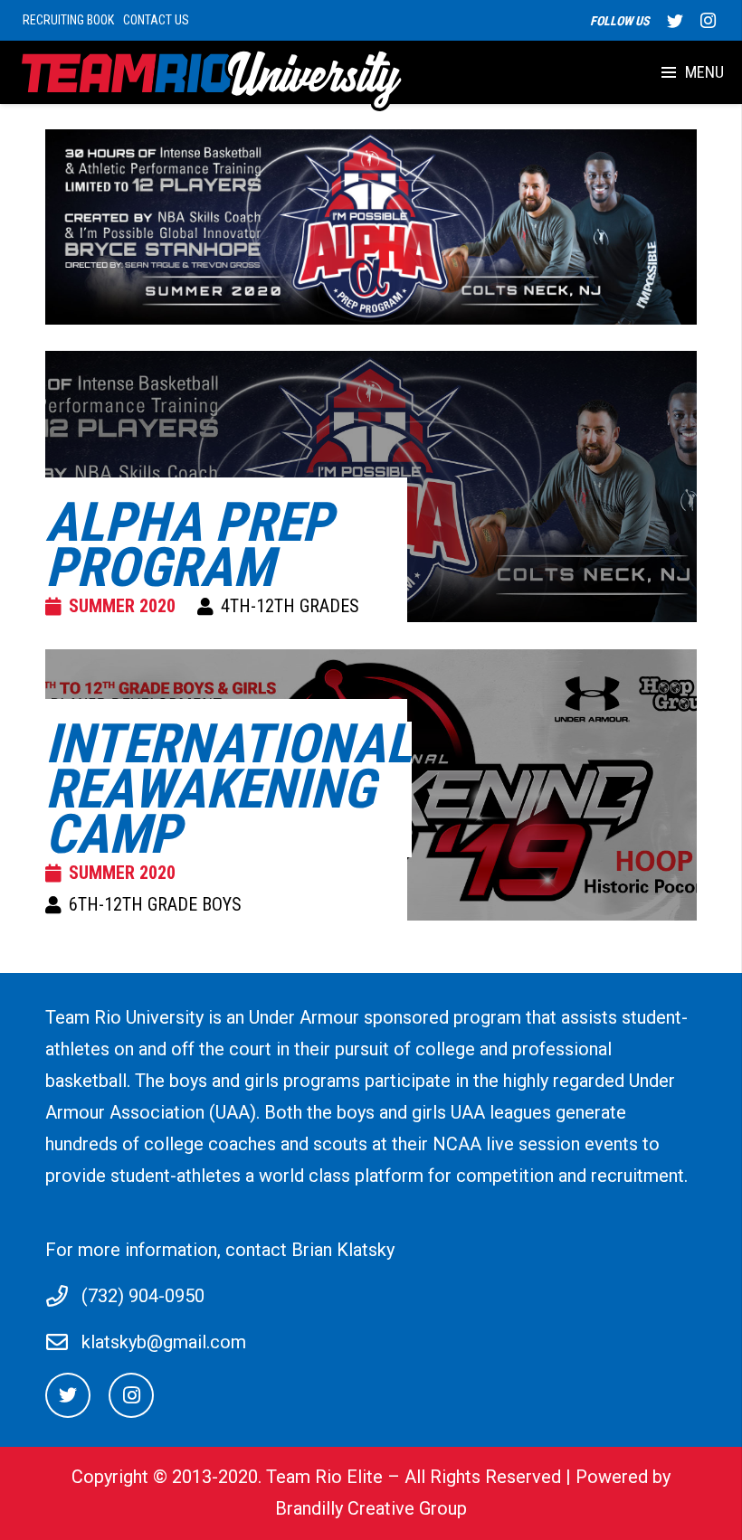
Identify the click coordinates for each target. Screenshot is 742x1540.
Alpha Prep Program (188, 545)
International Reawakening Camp (228, 789)
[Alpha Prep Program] (371, 227)
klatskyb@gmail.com (163, 1342)
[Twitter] (675, 21)
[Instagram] (707, 21)
